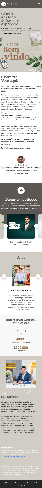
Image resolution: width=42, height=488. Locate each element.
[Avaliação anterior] (3, 165)
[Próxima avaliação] (39, 165)
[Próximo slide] (36, 226)
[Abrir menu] (39, 4)
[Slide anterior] (6, 226)
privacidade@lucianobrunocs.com (13, 456)
